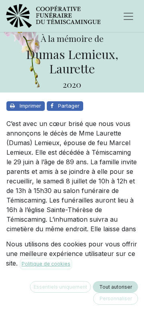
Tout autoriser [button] (115, 287)
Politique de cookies (46, 264)
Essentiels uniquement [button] (60, 287)
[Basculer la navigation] (128, 16)
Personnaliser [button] (116, 298)
